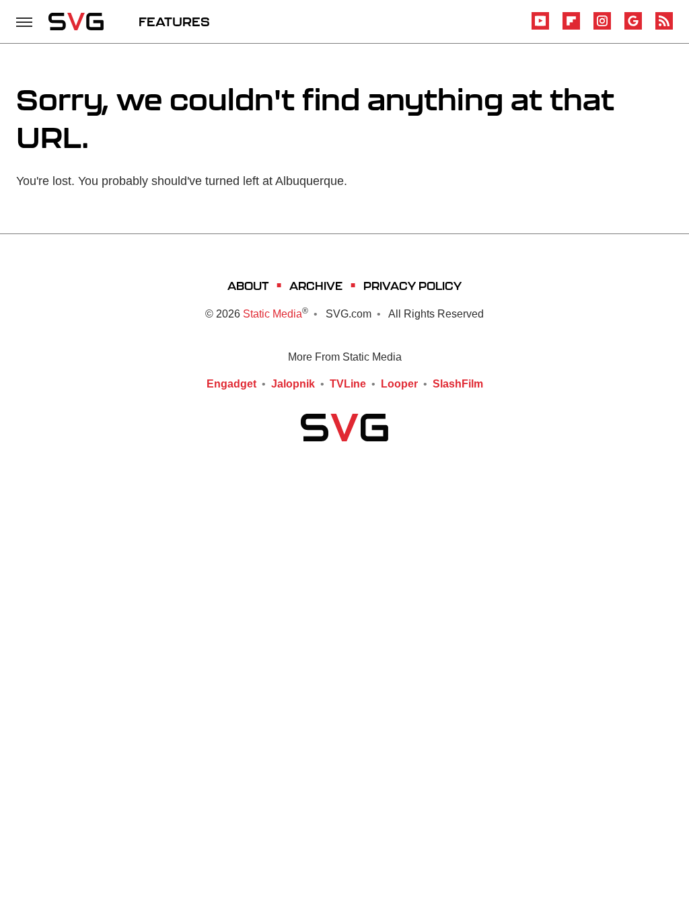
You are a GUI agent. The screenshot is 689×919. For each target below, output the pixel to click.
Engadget (231, 384)
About (247, 285)
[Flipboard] (571, 27)
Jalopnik (293, 384)
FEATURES (174, 21)
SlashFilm (458, 384)
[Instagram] (602, 27)
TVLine (348, 384)
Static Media (272, 314)
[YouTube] (540, 27)
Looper (399, 384)
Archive (315, 285)
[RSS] (664, 27)
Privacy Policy (412, 285)
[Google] (633, 27)
